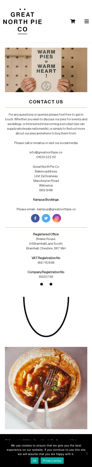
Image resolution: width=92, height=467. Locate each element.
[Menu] (86, 21)
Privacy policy (52, 460)
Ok (35, 460)
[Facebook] (35, 218)
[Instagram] (56, 218)
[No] (87, 453)
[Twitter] (46, 218)
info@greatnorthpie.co (46, 152)
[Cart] (72, 21)
